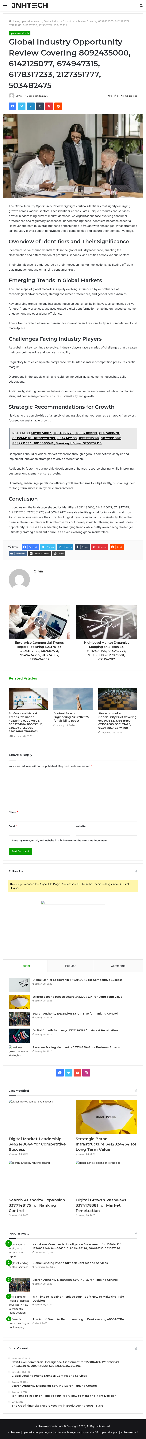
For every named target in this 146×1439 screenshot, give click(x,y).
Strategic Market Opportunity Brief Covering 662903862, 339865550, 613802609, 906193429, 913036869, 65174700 (117, 721)
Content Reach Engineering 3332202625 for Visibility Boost (71, 717)
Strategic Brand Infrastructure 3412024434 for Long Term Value (77, 996)
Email (13, 826)
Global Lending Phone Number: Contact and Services (70, 1263)
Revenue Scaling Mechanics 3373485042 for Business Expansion (78, 1047)
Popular (70, 966)
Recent (25, 966)
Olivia (38, 571)
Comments (118, 966)
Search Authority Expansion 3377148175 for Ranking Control (75, 1013)
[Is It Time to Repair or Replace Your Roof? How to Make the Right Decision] (19, 1305)
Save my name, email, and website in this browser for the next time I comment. (60, 840)
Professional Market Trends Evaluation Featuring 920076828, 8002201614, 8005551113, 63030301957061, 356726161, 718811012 (26, 722)
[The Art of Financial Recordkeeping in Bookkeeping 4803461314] (19, 1324)
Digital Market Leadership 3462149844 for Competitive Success (77, 980)
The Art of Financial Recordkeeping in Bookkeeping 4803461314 (78, 1319)
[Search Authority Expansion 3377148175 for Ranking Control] (19, 1019)
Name (13, 811)
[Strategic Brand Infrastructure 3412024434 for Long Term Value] (19, 1002)
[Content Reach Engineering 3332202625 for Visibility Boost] (72, 699)
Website (81, 826)
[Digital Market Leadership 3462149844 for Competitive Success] (19, 985)
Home (15, 21)
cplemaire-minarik (31, 21)
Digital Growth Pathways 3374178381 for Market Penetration (75, 1030)
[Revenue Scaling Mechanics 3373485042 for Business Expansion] (19, 1052)
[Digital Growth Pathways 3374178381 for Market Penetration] (19, 1036)
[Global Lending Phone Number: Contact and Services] (19, 1268)
